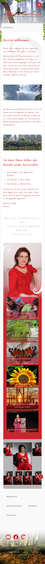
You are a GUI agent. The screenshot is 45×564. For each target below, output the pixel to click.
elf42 (17, 552)
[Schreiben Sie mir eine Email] (23, 537)
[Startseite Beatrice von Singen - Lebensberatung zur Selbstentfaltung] (22, 18)
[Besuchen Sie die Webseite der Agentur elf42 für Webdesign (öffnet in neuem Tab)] (38, 549)
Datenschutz (11, 515)
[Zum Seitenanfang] (40, 476)
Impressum (32, 506)
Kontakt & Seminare (14, 506)
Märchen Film (12, 497)
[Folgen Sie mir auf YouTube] (8, 537)
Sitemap (23, 558)
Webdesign (9, 552)
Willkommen (8, 28)
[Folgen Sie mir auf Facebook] (16, 537)
